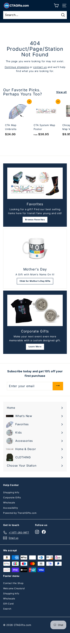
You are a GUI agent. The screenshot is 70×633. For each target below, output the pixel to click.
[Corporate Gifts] (35, 310)
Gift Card (8, 603)
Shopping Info (11, 492)
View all (61, 92)
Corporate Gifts (12, 497)
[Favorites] (35, 183)
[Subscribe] (58, 386)
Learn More (35, 346)
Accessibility (10, 507)
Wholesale (9, 502)
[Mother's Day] (35, 248)
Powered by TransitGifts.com (20, 512)
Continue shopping (17, 67)
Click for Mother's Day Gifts (35, 281)
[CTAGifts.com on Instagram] (37, 532)
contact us (40, 67)
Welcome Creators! (14, 588)
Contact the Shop (13, 583)
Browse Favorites (35, 219)
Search (7, 608)
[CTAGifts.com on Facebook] (44, 532)
